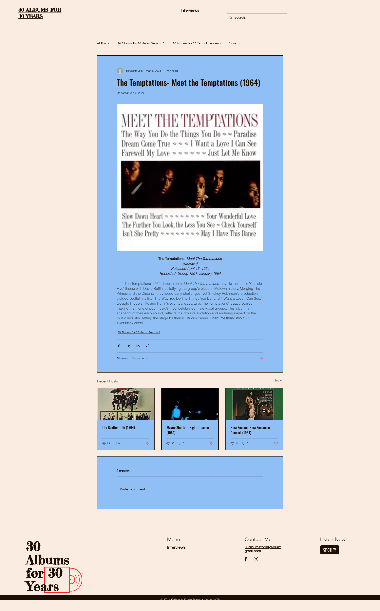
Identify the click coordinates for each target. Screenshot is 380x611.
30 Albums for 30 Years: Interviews (197, 43)
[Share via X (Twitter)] (128, 346)
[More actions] (260, 70)
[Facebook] (246, 559)
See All (278, 380)
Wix (218, 599)
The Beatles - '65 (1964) (118, 427)
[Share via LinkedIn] (138, 346)
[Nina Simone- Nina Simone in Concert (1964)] (254, 404)
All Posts (103, 43)
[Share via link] (148, 346)
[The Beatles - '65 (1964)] (125, 404)
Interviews (176, 547)
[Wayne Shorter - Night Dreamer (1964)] (190, 404)
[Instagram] (256, 559)
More (232, 43)
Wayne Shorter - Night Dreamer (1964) (187, 430)
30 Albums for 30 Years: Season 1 (141, 43)
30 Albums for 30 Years (47, 566)
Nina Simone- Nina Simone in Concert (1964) (250, 430)
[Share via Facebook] (119, 346)
